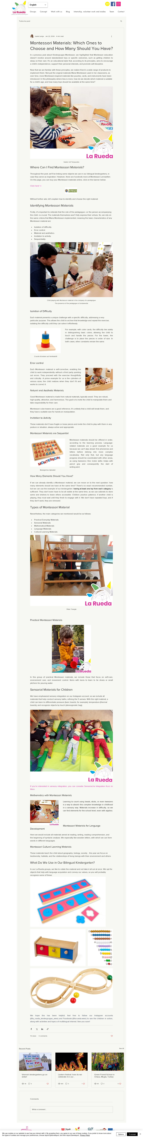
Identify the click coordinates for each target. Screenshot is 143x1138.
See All (121, 1048)
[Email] (107, 4)
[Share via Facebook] (31, 1029)
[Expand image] (68, 902)
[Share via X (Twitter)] (37, 1029)
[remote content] (71, 191)
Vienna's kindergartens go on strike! (34, 1075)
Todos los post (24, 21)
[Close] (140, 1134)
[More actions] (111, 36)
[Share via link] (48, 1029)
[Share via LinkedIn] (42, 1029)
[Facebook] (113, 4)
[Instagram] (118, 4)
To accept (132, 1134)
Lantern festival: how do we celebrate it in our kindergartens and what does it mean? (71, 1075)
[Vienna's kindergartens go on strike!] (35, 1062)
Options (121, 1134)
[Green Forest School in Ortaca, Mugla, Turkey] (108, 1062)
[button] (121, 21)
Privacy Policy (85, 1135)
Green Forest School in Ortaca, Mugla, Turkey (104, 1075)
